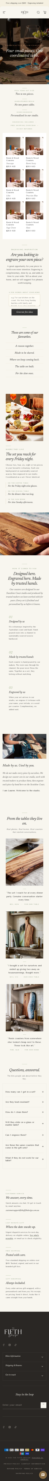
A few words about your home (24, 292)
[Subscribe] (43, 1405)
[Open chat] (43, 1475)
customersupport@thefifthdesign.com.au (22, 1210)
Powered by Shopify (32, 1458)
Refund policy (14, 1469)
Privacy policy (12, 1464)
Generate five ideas (24, 312)
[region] (45, 12)
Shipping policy (24, 1473)
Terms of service (33, 1469)
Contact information (33, 1464)
